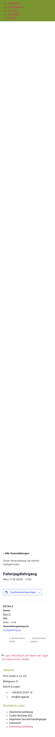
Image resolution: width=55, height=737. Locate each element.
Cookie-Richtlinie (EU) (20, 715)
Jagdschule (14, 3)
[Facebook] (23, 732)
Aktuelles (13, 10)
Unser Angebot (16, 7)
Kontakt (12, 18)
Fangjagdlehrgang (12, 629)
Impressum (15, 722)
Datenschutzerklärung (21, 712)
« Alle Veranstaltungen (16, 553)
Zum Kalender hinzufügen (23, 592)
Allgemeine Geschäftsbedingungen (28, 719)
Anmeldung (14, 14)
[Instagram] (32, 732)
